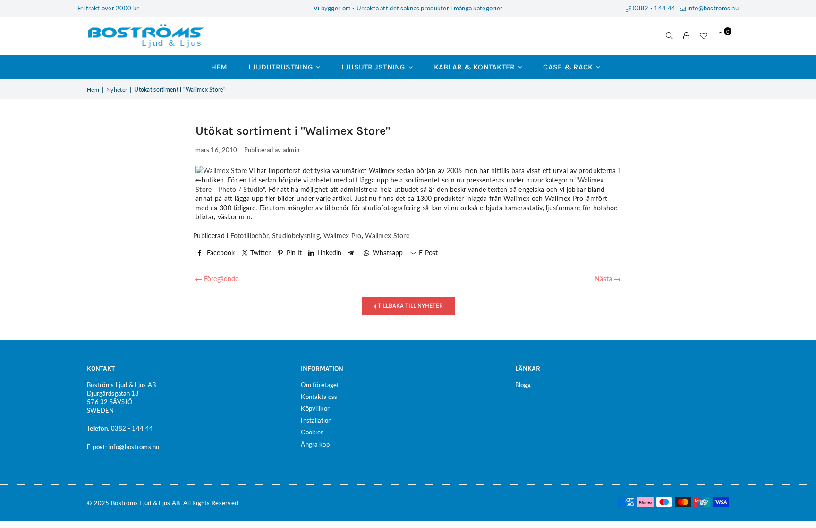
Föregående (220, 279)
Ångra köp (315, 444)
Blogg (523, 385)
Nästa (604, 279)
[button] (720, 35)
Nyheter (116, 89)
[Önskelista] (703, 35)
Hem (219, 66)
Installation (316, 420)
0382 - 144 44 (653, 8)
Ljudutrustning (281, 66)
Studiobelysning (296, 236)
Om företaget (320, 385)
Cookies (312, 432)
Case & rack (569, 66)
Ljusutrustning (374, 66)
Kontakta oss (319, 396)
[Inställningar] (686, 35)
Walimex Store (387, 236)
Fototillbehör (249, 236)
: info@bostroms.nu (132, 446)
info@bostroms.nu (712, 8)
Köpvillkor (315, 408)
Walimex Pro (342, 236)
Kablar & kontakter (475, 66)
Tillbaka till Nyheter (409, 305)
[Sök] (669, 35)
